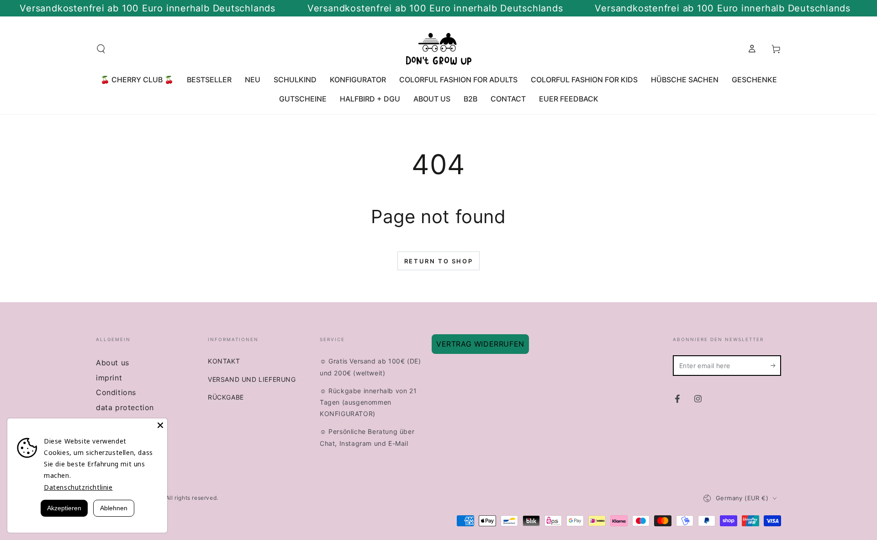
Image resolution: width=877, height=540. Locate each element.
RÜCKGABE (226, 397)
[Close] (160, 425)
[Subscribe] (776, 365)
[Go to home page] (438, 49)
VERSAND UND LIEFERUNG (252, 379)
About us (112, 362)
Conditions (116, 392)
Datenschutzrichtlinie (78, 487)
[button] (101, 49)
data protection (125, 407)
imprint (109, 377)
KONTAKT (224, 361)
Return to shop (438, 261)
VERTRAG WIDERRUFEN (480, 343)
